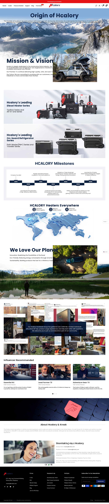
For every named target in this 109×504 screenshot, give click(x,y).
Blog (32, 6)
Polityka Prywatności (69, 477)
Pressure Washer (19, 6)
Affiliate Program (34, 485)
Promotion (39, 5)
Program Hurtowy (51, 485)
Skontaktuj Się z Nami (52, 477)
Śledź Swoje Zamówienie (53, 480)
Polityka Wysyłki (68, 480)
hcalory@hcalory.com (69, 446)
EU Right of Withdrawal (69, 488)
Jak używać (50, 482)
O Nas (31, 477)
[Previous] (5, 379)
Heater (4, 6)
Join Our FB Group (34, 490)
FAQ (31, 480)
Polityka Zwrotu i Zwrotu (70, 482)
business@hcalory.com (73, 449)
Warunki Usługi (33, 482)
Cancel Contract (51, 488)
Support (27, 6)
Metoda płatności (68, 485)
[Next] (104, 379)
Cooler (10, 6)
